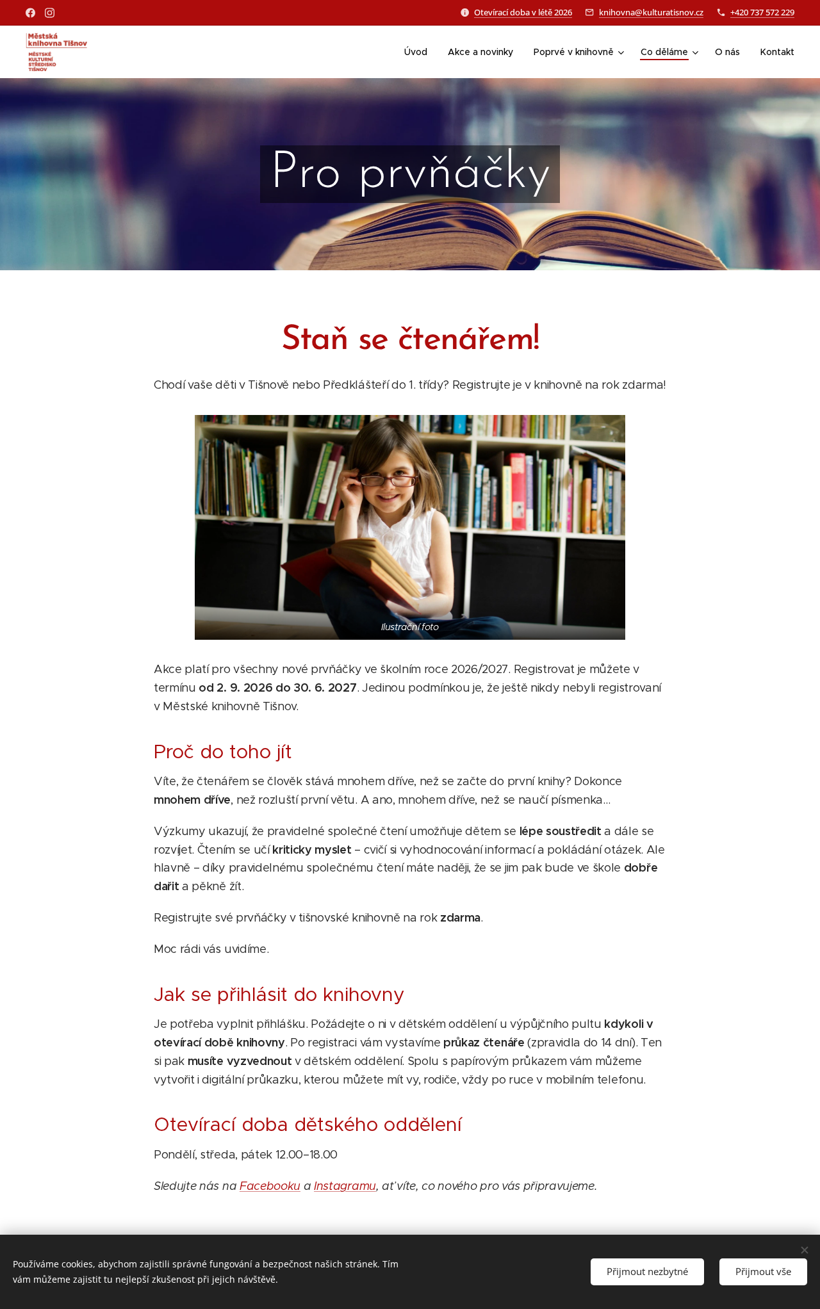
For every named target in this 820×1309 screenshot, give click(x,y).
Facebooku (270, 1186)
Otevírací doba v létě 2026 (523, 12)
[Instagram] (50, 13)
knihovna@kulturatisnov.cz (651, 12)
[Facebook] (30, 13)
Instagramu (345, 1186)
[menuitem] (419, 52)
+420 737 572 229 (762, 12)
